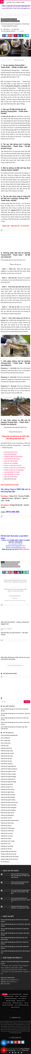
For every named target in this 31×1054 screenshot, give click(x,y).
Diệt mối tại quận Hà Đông (8, 800)
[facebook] (3, 35)
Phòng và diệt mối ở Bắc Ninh (8, 851)
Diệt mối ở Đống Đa (10, 454)
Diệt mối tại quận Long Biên (8, 810)
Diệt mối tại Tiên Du (6, 825)
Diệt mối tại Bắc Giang (7, 751)
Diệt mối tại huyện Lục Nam (8, 771)
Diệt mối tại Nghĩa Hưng (7, 792)
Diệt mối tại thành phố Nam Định (10, 820)
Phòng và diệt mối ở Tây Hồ (12, 465)
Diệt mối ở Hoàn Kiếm (11, 461)
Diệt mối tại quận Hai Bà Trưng (9, 802)
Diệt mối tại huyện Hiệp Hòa (8, 766)
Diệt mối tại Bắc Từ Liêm (11, 472)
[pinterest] (15, 35)
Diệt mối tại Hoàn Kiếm (7, 1005)
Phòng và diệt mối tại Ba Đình (13, 456)
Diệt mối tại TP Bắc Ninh (7, 831)
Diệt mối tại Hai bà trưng (11, 998)
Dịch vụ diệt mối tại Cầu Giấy (22, 1005)
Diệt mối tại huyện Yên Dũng (8, 781)
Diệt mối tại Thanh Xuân (9, 19)
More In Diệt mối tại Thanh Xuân (15, 600)
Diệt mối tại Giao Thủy (7, 756)
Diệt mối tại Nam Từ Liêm (7, 789)
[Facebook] (8, 1042)
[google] (9, 35)
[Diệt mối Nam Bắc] (15, 2)
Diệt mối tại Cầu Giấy (10, 452)
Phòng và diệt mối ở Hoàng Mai (14, 470)
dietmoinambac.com (18, 547)
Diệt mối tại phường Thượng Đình (9, 564)
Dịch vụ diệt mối (22, 998)
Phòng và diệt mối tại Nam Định (9, 859)
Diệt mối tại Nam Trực (7, 787)
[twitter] (6, 35)
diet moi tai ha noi (15, 562)
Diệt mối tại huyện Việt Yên (8, 779)
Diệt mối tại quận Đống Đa (8, 797)
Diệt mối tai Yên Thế (6, 849)
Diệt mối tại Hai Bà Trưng (12, 459)
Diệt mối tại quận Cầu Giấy (8, 794)
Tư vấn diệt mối (5, 861)
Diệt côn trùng (4, 745)
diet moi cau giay (7, 1003)
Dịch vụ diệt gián (5, 738)
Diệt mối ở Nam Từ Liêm (11, 474)
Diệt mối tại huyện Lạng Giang (9, 769)
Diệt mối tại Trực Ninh (7, 836)
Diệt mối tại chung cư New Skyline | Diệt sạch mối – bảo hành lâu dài (15, 589)
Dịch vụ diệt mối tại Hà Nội (15, 994)
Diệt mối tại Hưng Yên (7, 763)
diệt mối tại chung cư (17, 1003)
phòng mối (17, 566)
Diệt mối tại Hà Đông (10, 477)
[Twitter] (11, 1042)
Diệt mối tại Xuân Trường (7, 841)
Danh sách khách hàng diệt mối (9, 735)
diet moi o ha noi (21, 1000)
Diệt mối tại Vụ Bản (6, 838)
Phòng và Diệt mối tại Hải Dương (9, 856)
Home (2, 14)
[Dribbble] (19, 1042)
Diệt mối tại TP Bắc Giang (7, 828)
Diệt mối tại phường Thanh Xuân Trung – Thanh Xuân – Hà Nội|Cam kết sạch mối (15, 580)
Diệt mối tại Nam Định (7, 784)
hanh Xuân (21, 468)
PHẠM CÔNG (25, 1050)
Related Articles (14, 596)
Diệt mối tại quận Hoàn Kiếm (8, 805)
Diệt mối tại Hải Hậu (6, 758)
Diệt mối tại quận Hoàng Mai (8, 807)
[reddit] (12, 35)
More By (15, 598)
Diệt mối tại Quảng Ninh (7, 815)
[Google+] (15, 1042)
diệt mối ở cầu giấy (10, 1000)
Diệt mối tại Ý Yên (5, 843)
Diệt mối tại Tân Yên (6, 818)
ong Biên (15, 463)
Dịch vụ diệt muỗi (5, 740)
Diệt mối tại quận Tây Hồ (7, 812)
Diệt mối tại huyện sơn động (8, 776)
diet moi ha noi (23, 996)
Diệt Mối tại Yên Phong (7, 846)
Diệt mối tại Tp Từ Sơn (7, 833)
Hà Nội (16, 996)
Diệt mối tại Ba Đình (6, 748)
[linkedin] (18, 35)
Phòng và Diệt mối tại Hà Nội (12, 14)
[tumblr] (21, 35)
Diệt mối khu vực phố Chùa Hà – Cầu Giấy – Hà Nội (15, 633)
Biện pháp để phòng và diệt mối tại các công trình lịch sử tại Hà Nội (15, 658)
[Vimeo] (22, 1042)
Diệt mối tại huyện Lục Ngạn (8, 774)
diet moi (7, 562)
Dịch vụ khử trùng (5, 743)
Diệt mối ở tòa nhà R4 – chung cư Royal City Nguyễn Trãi (15, 623)
